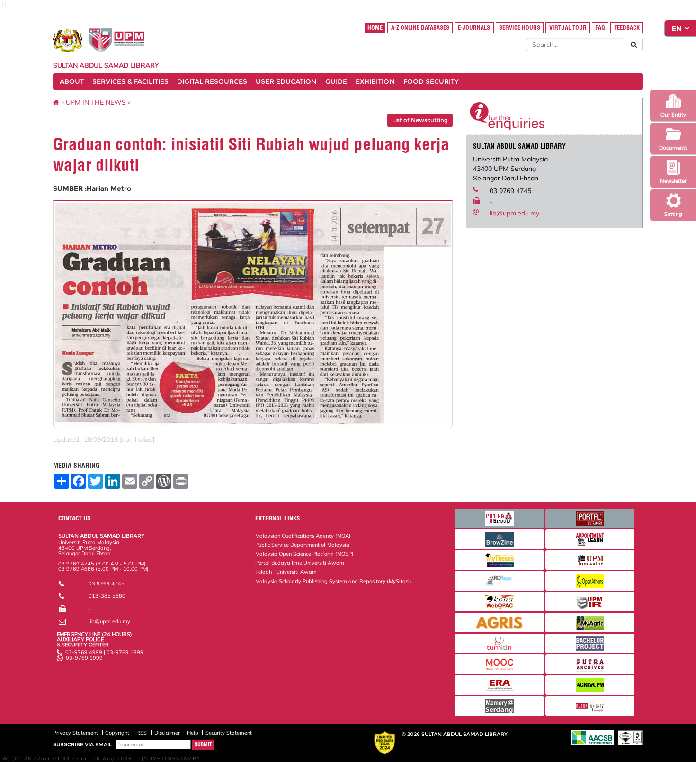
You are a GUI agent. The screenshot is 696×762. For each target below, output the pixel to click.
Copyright (117, 732)
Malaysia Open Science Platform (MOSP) (304, 553)
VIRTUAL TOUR (568, 27)
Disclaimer (167, 732)
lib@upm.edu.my (514, 213)
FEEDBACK (627, 27)
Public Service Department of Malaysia (302, 544)
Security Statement (228, 732)
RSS (141, 732)
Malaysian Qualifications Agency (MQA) (303, 535)
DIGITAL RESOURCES (212, 81)
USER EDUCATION (286, 81)
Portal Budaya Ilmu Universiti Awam (299, 562)
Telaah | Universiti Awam (286, 571)
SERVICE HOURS (519, 27)
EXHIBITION (375, 81)
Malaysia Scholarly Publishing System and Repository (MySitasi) (333, 581)
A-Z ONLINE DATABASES (420, 27)
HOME (375, 27)
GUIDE (336, 81)
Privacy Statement (75, 732)
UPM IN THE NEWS (96, 102)
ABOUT (72, 81)
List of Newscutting (420, 120)
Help (192, 732)
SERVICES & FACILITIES (130, 81)
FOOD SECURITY (431, 81)
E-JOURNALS (474, 27)
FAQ (600, 27)
